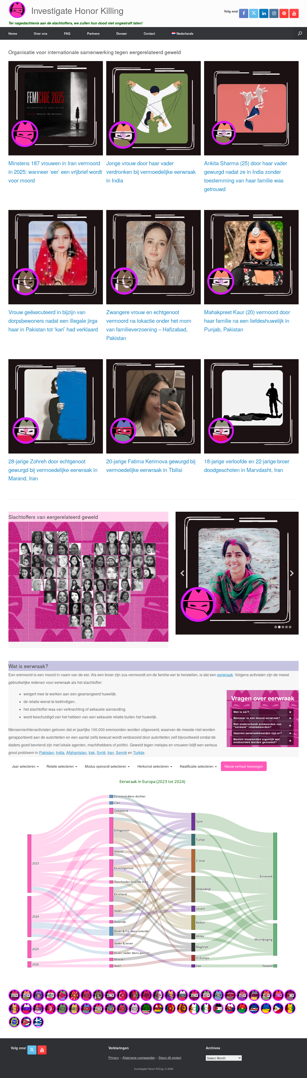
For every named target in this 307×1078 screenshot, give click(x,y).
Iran (110, 752)
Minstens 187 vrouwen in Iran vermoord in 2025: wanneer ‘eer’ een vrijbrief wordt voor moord (55, 171)
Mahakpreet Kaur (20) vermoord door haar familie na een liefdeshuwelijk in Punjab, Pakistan (247, 320)
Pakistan (46, 752)
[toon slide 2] (279, 627)
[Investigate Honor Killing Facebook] (243, 13)
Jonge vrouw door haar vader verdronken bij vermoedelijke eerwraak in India (151, 171)
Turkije (138, 752)
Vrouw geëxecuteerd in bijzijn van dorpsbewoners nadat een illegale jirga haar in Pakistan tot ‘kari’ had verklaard (53, 320)
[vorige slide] (182, 573)
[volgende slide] (291, 573)
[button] (300, 33)
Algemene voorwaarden (139, 1057)
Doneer (121, 33)
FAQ (67, 33)
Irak (92, 752)
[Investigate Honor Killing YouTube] (294, 13)
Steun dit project (170, 1057)
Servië (121, 752)
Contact (149, 33)
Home (12, 33)
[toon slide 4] (286, 627)
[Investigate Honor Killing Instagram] (273, 13)
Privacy (113, 1057)
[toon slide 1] (275, 627)
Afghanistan (76, 752)
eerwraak (225, 674)
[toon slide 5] (290, 627)
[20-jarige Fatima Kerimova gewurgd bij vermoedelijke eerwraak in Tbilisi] (153, 450)
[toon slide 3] (283, 627)
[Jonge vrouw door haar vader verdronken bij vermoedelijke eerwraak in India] (153, 152)
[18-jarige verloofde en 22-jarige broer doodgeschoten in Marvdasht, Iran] (251, 450)
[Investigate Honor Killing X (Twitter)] (253, 13)
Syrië (101, 752)
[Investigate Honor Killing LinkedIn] (263, 13)
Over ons (40, 33)
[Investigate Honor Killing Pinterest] (284, 13)
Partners (93, 33)
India (60, 752)
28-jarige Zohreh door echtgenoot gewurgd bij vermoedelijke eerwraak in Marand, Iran (52, 469)
